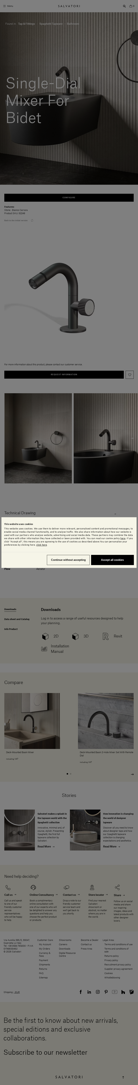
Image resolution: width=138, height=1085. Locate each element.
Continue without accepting (68, 559)
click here (41, 545)
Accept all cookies (112, 559)
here (122, 538)
